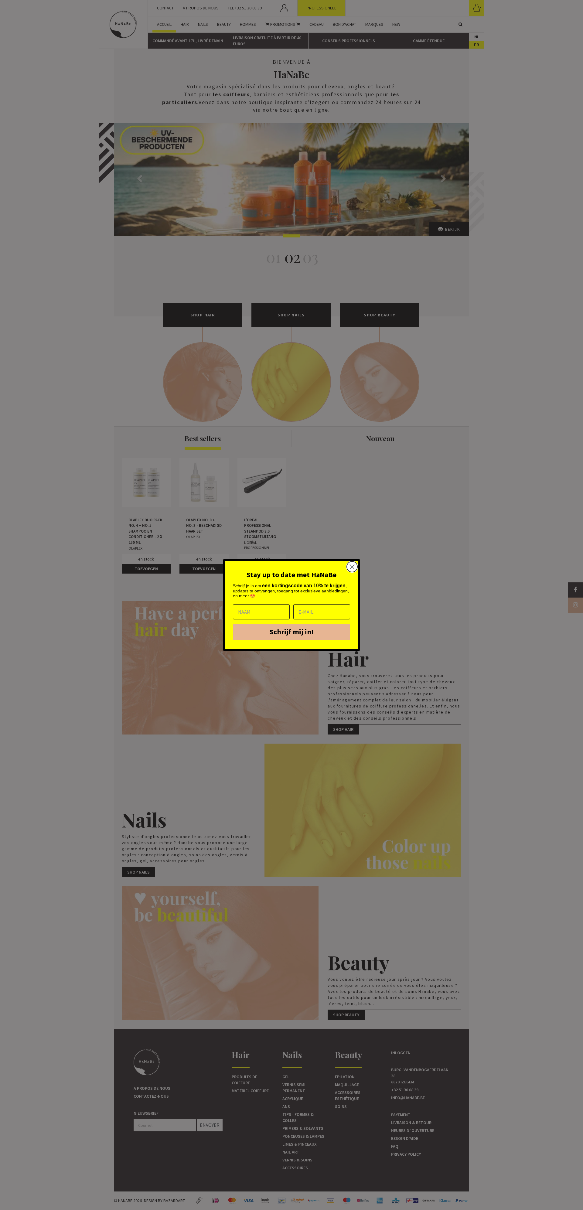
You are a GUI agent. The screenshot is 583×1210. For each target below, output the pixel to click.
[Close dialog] (352, 566)
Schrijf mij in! (292, 631)
